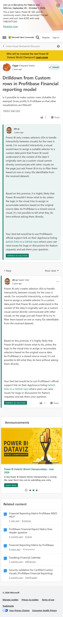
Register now (10, 26)
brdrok (28, 536)
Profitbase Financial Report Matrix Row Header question (30, 530)
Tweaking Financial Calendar (25, 557)
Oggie (15, 65)
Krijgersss (26, 520)
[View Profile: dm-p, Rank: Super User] (7, 281)
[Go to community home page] (21, 37)
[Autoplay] (26, 490)
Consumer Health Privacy (44, 610)
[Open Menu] (58, 46)
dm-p (16, 128)
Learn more (42, 57)
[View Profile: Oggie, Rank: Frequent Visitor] (7, 67)
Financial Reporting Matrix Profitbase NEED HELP (33, 515)
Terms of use (48, 599)
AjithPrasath (31, 577)
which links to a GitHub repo (22, 241)
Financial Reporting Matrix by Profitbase (31, 545)
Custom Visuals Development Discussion (23, 46)
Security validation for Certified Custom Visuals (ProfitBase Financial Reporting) (31, 571)
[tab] (30, 490)
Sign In (56, 37)
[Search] (38, 37)
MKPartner (30, 561)
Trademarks (8, 605)
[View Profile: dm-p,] (9, 130)
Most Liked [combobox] (52, 270)
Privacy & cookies (30, 599)
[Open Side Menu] (4, 37)
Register (46, 37)
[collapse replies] (31, 277)
